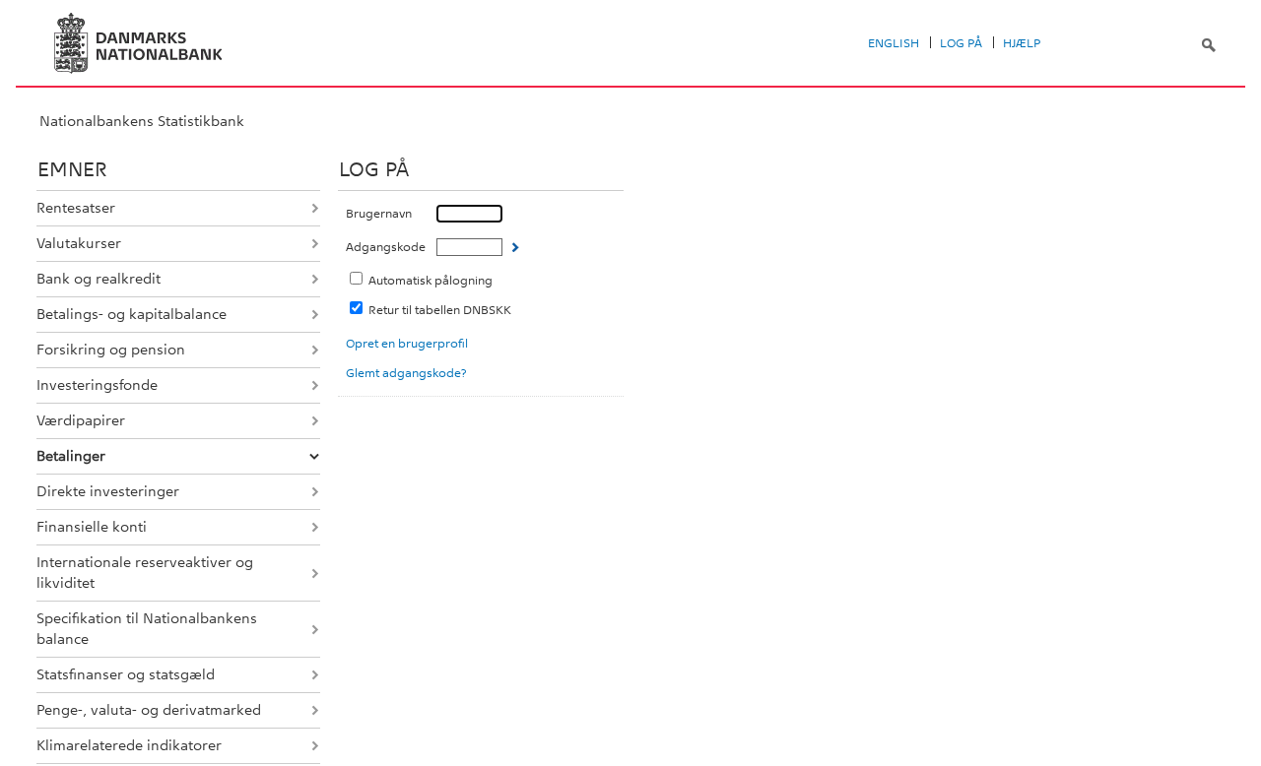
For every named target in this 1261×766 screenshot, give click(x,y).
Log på (961, 43)
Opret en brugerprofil (407, 343)
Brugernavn (379, 214)
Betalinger (70, 456)
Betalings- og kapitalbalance (131, 314)
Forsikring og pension (110, 349)
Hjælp (1021, 43)
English (893, 43)
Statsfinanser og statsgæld (125, 674)
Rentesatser (75, 208)
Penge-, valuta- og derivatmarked (148, 710)
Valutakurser (78, 243)
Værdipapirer (80, 420)
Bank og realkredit (98, 278)
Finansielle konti (91, 527)
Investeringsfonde (97, 385)
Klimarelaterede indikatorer (129, 745)
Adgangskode (386, 247)
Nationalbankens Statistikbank (141, 121)
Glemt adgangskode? (406, 373)
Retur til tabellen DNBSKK (439, 310)
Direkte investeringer (107, 491)
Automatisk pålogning (430, 280)
